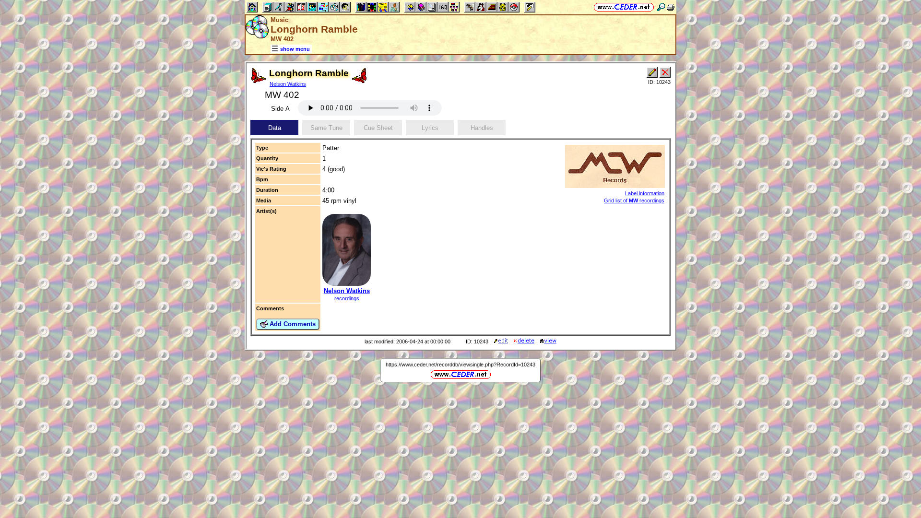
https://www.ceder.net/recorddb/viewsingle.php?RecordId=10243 (460, 364)
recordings (346, 298)
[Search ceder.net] (661, 7)
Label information (644, 193)
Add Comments (292, 324)
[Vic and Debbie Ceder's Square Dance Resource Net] (623, 7)
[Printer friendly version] (670, 7)
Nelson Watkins (288, 84)
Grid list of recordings (634, 200)
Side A (280, 108)
